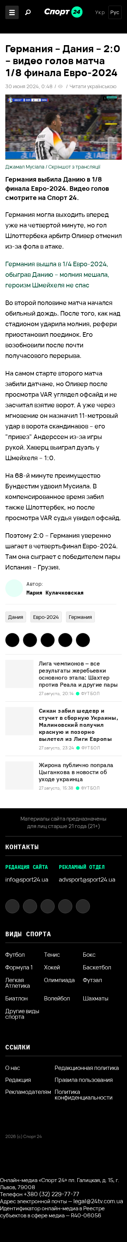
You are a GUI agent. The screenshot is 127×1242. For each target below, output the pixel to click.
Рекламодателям (28, 1092)
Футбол (15, 954)
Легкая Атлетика (17, 982)
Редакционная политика (87, 1068)
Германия (80, 617)
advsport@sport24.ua (87, 879)
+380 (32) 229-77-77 (51, 1194)
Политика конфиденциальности (84, 1094)
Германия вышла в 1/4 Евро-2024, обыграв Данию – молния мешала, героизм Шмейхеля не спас (57, 274)
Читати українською (92, 86)
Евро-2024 (46, 617)
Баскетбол (97, 967)
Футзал (92, 980)
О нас (12, 1068)
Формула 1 (19, 967)
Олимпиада (59, 980)
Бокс (89, 954)
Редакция (18, 1080)
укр (100, 12)
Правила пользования (84, 1080)
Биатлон (16, 998)
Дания (15, 617)
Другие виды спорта (22, 1013)
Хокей (52, 967)
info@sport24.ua (26, 879)
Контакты (21, 847)
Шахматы (95, 998)
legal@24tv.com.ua (98, 1201)
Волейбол (57, 998)
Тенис (52, 954)
